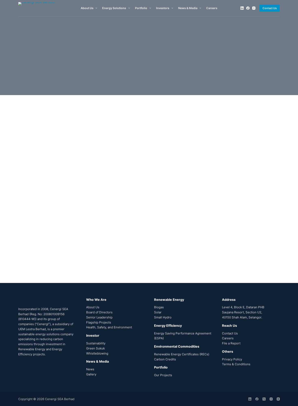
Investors (162, 8)
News (90, 369)
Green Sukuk (95, 348)
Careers (211, 8)
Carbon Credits (165, 359)
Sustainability (95, 343)
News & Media (187, 8)
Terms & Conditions (236, 364)
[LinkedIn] (242, 8)
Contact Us (270, 8)
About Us (87, 8)
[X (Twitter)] (264, 399)
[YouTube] (278, 399)
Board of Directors (99, 312)
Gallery (91, 374)
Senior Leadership (99, 317)
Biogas (159, 307)
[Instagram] (253, 8)
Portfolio (141, 8)
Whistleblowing (97, 353)
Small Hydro (163, 317)
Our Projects (163, 375)
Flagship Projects (98, 322)
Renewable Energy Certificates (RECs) (181, 354)
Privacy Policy (232, 359)
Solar (158, 312)
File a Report (231, 343)
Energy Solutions (114, 8)
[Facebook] (248, 8)
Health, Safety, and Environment (109, 327)
